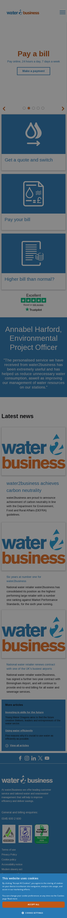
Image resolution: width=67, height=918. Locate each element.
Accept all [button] (33, 904)
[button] (33, 912)
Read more (12, 898)
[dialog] (33, 895)
